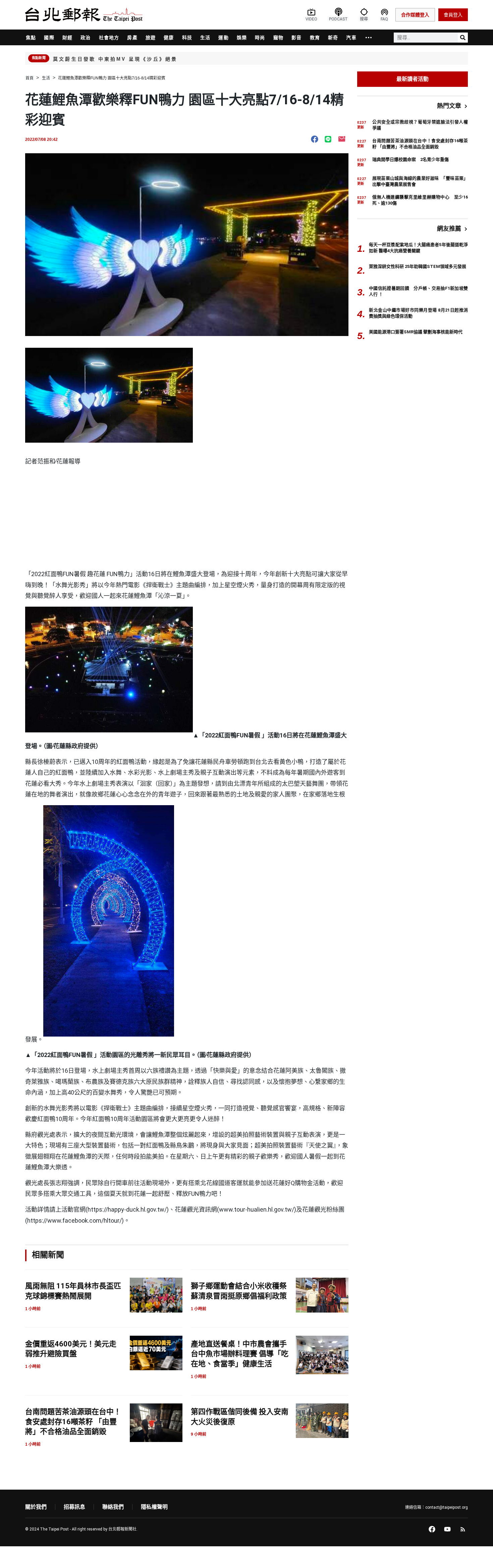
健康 (169, 37)
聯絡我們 (113, 1507)
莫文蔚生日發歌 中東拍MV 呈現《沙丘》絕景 (115, 59)
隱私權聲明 (154, 1507)
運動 (223, 37)
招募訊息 (74, 1507)
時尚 (260, 37)
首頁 (29, 78)
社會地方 (109, 37)
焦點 (31, 37)
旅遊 (151, 37)
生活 (205, 37)
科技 (187, 37)
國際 (49, 37)
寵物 (278, 37)
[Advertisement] (186, 518)
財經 (67, 37)
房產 (132, 37)
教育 (315, 37)
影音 (296, 37)
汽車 (351, 37)
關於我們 (36, 1507)
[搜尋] (463, 38)
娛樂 (242, 37)
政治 (85, 37)
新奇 (333, 37)
